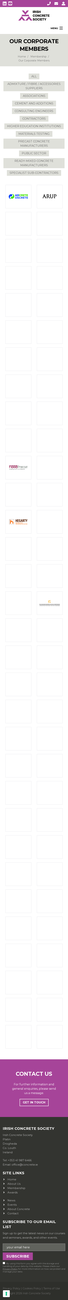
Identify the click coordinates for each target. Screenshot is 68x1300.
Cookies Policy (32, 1288)
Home (22, 56)
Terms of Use (51, 1288)
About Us (13, 1183)
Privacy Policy (10, 1268)
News (11, 1200)
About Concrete (18, 1209)
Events (12, 1204)
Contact (12, 1213)
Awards (12, 1192)
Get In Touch (34, 1102)
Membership (38, 56)
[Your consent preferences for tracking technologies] (6, 1293)
